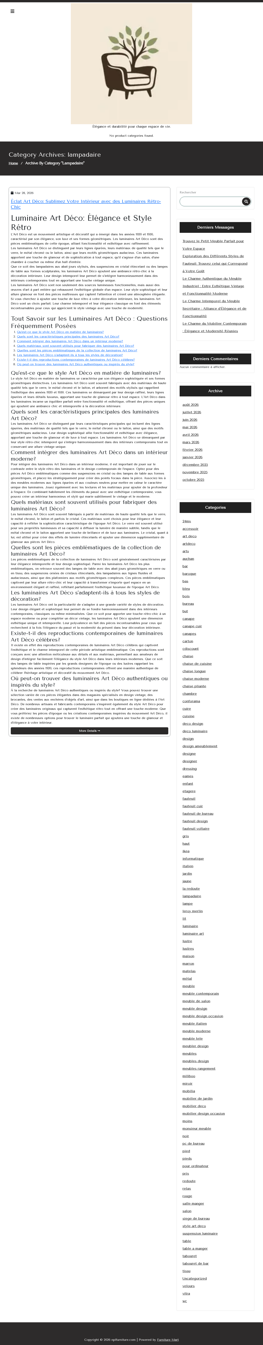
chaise (188, 656)
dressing (190, 769)
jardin (187, 873)
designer (190, 761)
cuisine (188, 716)
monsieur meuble (197, 1128)
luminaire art (193, 933)
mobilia (189, 1091)
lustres (188, 948)
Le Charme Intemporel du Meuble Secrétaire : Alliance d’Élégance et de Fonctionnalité (214, 308)
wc (185, 1301)
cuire (187, 709)
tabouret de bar (196, 1263)
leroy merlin (193, 911)
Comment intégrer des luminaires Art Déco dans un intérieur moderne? (70, 341)
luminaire (190, 926)
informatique (193, 858)
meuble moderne (197, 1031)
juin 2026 (190, 420)
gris (186, 836)
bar (185, 566)
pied (186, 1151)
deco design (193, 724)
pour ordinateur (196, 1166)
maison (188, 956)
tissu (186, 1271)
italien (188, 866)
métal (187, 978)
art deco (190, 536)
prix (186, 1173)
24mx (187, 521)
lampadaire (192, 896)
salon (187, 1211)
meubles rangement (199, 1068)
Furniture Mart (168, 1340)
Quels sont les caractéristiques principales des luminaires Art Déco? (68, 336)
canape (188, 619)
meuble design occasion (203, 1016)
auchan (188, 559)
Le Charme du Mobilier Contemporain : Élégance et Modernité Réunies (215, 327)
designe (189, 754)
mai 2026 (190, 427)
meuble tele (193, 1038)
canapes (189, 634)
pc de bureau (193, 1143)
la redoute (191, 888)
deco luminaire (195, 731)
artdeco (189, 544)
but (185, 611)
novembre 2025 (195, 472)
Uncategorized (195, 1278)
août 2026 (191, 405)
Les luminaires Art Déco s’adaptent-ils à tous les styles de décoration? (70, 355)
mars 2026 (191, 442)
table (187, 1241)
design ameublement (200, 746)
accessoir (191, 529)
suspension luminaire (200, 1233)
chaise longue (194, 671)
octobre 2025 (193, 480)
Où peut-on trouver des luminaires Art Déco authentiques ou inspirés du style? (75, 364)
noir (186, 1136)
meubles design (196, 1061)
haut (186, 843)
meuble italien (195, 1023)
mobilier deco (194, 1106)
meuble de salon (196, 1001)
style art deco (194, 1226)
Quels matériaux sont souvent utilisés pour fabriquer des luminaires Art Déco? (75, 346)
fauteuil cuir (193, 806)
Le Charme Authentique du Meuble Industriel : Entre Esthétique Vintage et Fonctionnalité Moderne (213, 286)
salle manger (193, 1203)
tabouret (190, 1256)
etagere (189, 791)
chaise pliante (194, 686)
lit (184, 918)
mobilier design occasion (204, 1113)
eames (188, 776)
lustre (187, 941)
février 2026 (193, 450)
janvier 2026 (193, 457)
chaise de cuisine (197, 664)
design (188, 739)
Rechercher (188, 192)
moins (187, 1121)
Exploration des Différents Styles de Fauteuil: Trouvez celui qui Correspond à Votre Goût (215, 263)
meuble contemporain (201, 993)
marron (188, 963)
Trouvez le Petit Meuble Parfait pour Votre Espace (213, 245)
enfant (188, 784)
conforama (191, 701)
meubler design (196, 1046)
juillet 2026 (192, 412)
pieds (187, 1158)
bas (185, 581)
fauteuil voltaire (196, 828)
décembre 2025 (195, 465)
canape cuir (192, 626)
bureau (188, 604)
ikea (186, 851)
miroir (188, 1083)
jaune (187, 881)
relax (187, 1188)
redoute (189, 1181)
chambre (190, 694)
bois (186, 596)
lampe (188, 903)
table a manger (195, 1248)
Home (13, 163)
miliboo (189, 1076)
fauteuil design (195, 821)
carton (188, 641)
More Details (88, 730)
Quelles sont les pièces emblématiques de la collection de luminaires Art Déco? (77, 350)
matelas (189, 971)
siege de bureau (196, 1218)
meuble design (195, 1008)
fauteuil (189, 799)
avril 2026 (191, 435)
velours (189, 1286)
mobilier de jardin (198, 1098)
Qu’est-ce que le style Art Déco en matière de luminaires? (60, 332)
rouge (187, 1196)
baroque (189, 574)
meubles (190, 1053)
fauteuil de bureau (198, 813)
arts (186, 551)
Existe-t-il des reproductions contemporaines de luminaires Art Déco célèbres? (76, 359)
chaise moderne (196, 679)
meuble (189, 986)
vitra (186, 1293)
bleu (186, 589)
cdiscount (191, 649)
